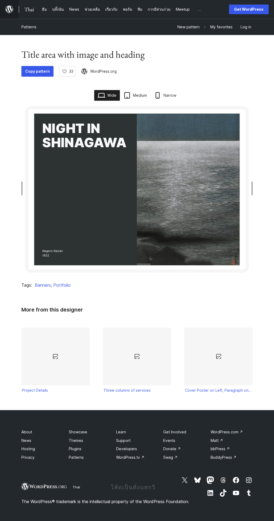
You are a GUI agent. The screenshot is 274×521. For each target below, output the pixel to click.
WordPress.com (227, 432)
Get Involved (174, 432)
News (26, 440)
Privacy (28, 457)
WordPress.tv (130, 457)
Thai (76, 487)
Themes (76, 440)
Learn (121, 432)
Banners (43, 285)
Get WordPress (249, 9)
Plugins (75, 448)
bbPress (220, 448)
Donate (172, 448)
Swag (170, 457)
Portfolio (62, 285)
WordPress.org (103, 71)
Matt (217, 440)
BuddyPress (224, 457)
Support (123, 440)
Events (169, 440)
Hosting (28, 448)
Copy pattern (37, 71)
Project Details (35, 390)
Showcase (78, 432)
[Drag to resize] (23, 188)
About (26, 432)
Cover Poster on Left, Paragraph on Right (218, 390)
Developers (126, 448)
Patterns (28, 27)
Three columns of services (127, 390)
